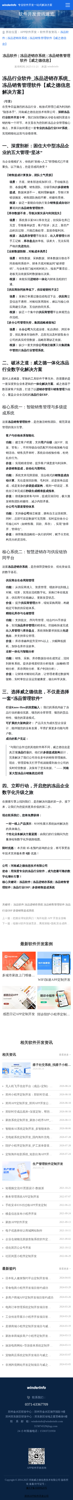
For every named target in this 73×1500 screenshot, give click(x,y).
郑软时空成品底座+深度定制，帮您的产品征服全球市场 (29, 1111)
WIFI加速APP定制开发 (54, 979)
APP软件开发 (28, 32)
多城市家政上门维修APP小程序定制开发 (19, 975)
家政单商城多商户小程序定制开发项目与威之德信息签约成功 (29, 1335)
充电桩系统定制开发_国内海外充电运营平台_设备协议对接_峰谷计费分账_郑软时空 (29, 1137)
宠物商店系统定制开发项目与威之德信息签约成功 (29, 1355)
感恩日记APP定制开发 (19, 1014)
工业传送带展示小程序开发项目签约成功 (29, 1316)
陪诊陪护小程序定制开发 (54, 1014)
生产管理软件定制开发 (48, 1163)
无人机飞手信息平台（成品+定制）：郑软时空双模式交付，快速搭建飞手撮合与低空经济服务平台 (29, 1086)
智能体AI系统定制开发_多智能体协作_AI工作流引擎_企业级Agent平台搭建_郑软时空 (29, 1128)
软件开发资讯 (48, 32)
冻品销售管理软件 (54, 904)
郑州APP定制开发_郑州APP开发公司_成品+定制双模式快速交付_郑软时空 (29, 1103)
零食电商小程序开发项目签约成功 (26, 1287)
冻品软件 (18, 904)
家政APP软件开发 (16, 1222)
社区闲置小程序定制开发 (21, 1256)
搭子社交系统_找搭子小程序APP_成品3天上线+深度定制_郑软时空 (52, 1064)
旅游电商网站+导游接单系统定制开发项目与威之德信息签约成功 (29, 1345)
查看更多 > (65, 1054)
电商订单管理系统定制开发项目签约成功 (29, 1307)
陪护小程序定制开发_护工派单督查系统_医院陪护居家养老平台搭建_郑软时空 (29, 1145)
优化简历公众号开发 (18, 1247)
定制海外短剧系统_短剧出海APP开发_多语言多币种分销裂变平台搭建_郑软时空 (29, 1154)
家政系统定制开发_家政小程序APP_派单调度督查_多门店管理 (29, 1120)
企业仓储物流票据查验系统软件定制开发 (29, 1239)
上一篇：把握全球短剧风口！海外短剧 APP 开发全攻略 (34, 918)
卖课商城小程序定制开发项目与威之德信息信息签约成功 (29, 1326)
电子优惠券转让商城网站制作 (23, 1230)
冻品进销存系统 (34, 904)
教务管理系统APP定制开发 (22, 1196)
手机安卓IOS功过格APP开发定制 (26, 1205)
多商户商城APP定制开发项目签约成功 (29, 1297)
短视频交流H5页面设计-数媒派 (24, 1188)
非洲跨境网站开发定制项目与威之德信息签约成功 (29, 1364)
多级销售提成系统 (23, 910)
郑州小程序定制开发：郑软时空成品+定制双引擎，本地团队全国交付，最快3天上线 (29, 1094)
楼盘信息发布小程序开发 (21, 1213)
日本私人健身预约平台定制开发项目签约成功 (29, 1278)
